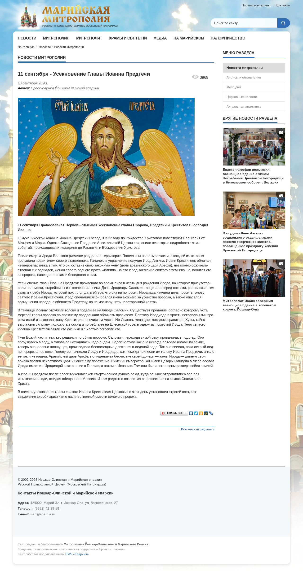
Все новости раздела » (197, 429)
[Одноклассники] (201, 412)
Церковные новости (242, 97)
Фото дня (234, 87)
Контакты (283, 5)
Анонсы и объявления (244, 77)
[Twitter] (196, 412)
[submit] (283, 23)
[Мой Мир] (206, 412)
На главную (26, 47)
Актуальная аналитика (244, 106)
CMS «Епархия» (77, 554)
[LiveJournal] (211, 412)
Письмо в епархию (256, 5)
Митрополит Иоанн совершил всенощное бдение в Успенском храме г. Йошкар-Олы (249, 305)
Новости (45, 47)
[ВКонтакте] (191, 412)
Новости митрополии (69, 47)
